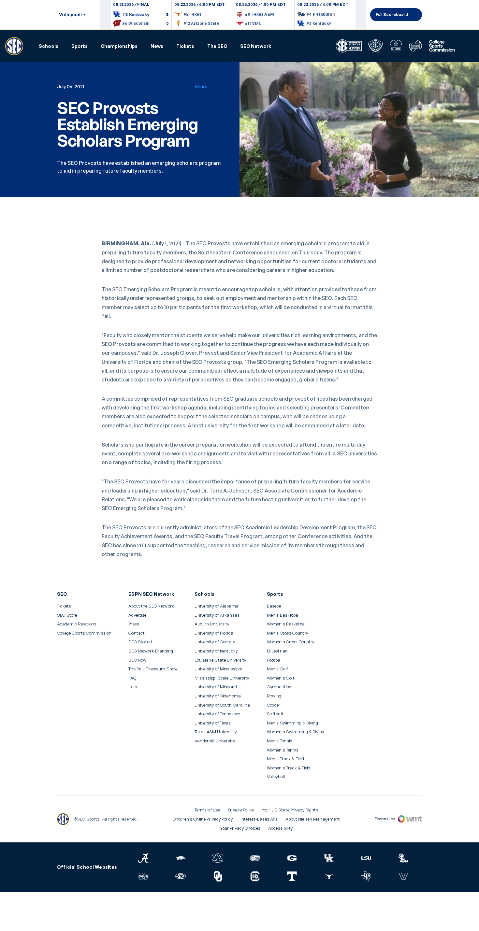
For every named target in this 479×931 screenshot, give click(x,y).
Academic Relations (76, 624)
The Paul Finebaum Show (153, 668)
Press (133, 624)
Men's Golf (277, 668)
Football (275, 660)
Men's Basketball (283, 615)
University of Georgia (215, 641)
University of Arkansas (217, 615)
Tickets (185, 46)
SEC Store (67, 615)
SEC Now (137, 660)
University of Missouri (216, 686)
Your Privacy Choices (240, 828)
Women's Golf (281, 678)
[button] (48, 46)
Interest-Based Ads (259, 819)
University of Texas (213, 723)
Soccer (274, 705)
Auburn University (212, 624)
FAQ (132, 678)
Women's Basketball (287, 624)
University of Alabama (217, 606)
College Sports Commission (84, 633)
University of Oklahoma (218, 696)
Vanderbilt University (215, 740)
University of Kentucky (216, 651)
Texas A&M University (216, 731)
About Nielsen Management (312, 819)
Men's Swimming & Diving (292, 723)
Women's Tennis (283, 750)
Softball (275, 713)
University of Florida (214, 633)
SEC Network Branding (150, 651)
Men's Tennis (280, 740)
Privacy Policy (241, 809)
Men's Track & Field (285, 758)
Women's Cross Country (290, 641)
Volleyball (276, 776)
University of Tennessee (217, 713)
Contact (136, 633)
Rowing (274, 696)
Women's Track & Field (289, 768)
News (157, 46)
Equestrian (277, 651)
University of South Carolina (222, 705)
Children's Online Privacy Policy (203, 819)
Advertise (137, 615)
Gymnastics (279, 686)
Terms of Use (207, 809)
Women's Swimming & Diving (295, 731)
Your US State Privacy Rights (290, 809)
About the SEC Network (151, 606)
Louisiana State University (220, 660)
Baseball (275, 606)
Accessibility (280, 828)
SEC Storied (140, 641)
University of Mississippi (218, 668)
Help (132, 687)
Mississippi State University (222, 678)
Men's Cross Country (287, 633)
